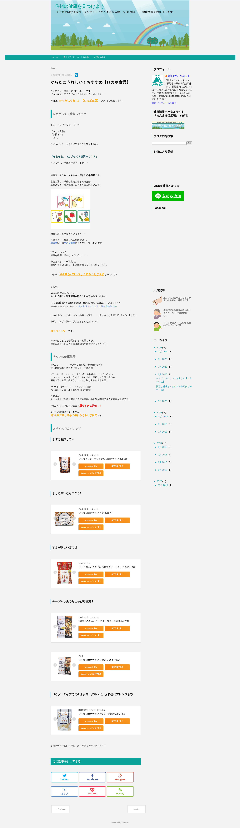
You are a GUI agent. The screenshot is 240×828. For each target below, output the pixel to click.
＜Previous (60, 809)
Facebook (92, 779)
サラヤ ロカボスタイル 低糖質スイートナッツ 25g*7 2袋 (106, 567)
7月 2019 (163, 432)
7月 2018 (163, 455)
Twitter (64, 779)
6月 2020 (163, 374)
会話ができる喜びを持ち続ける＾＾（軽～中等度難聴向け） (177, 313)
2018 (159, 443)
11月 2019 (163, 416)
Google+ (120, 779)
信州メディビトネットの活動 (76, 57)
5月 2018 (163, 470)
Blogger (125, 822)
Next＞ (137, 809)
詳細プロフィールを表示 (164, 103)
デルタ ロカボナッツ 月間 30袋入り (96, 513)
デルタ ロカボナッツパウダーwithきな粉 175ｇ (101, 714)
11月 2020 (163, 351)
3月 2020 (163, 401)
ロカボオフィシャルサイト (89, 306)
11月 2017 (163, 485)
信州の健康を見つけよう (78, 6)
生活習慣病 (69, 243)
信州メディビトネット (179, 76)
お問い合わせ (100, 57)
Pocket (92, 793)
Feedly (120, 793)
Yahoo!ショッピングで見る (91, 473)
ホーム (55, 57)
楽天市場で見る (117, 466)
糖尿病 (54, 243)
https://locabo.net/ (108, 306)
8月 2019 (163, 424)
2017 (159, 481)
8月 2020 (163, 359)
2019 (159, 412)
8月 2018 (163, 447)
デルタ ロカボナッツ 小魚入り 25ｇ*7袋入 (99, 660)
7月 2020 (163, 367)
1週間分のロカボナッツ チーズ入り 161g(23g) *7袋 (103, 621)
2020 (159, 347)
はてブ (64, 791)
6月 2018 (163, 462)
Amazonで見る (91, 466)
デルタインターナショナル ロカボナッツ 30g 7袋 (102, 459)
